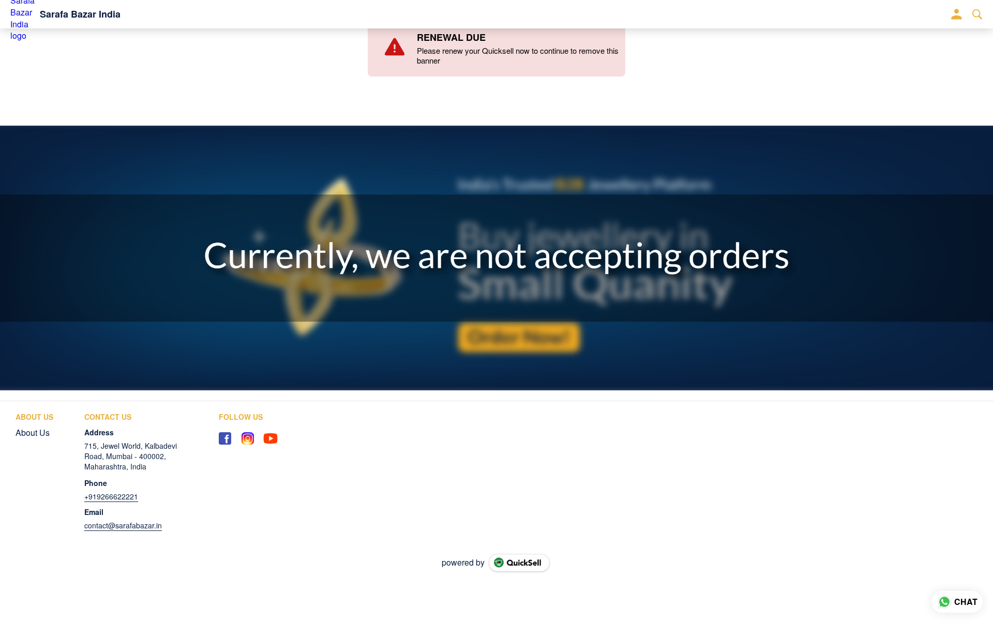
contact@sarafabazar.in (123, 525)
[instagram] (247, 438)
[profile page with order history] (956, 14)
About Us (33, 432)
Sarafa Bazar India (80, 14)
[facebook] (225, 438)
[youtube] (270, 438)
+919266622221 (111, 496)
